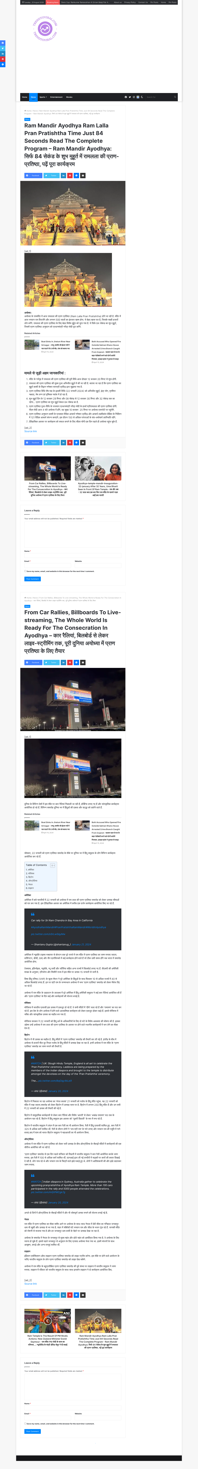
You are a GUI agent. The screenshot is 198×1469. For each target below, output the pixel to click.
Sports (42, 97)
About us (118, 2)
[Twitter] (2, 48)
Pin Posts (154, 2)
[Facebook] (2, 43)
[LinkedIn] (63, 175)
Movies (69, 97)
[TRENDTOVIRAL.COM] (45, 28)
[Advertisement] (99, 73)
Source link (30, 431)
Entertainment (56, 97)
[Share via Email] (83, 175)
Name (27, 551)
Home (163, 2)
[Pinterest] (70, 175)
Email (27, 561)
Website (78, 561)
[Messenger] (76, 175)
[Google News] (138, 97)
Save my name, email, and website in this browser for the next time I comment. (60, 571)
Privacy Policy (130, 2)
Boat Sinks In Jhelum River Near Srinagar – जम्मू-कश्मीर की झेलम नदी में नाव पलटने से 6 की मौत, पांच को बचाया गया (105, 2)
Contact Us (143, 2)
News (33, 97)
